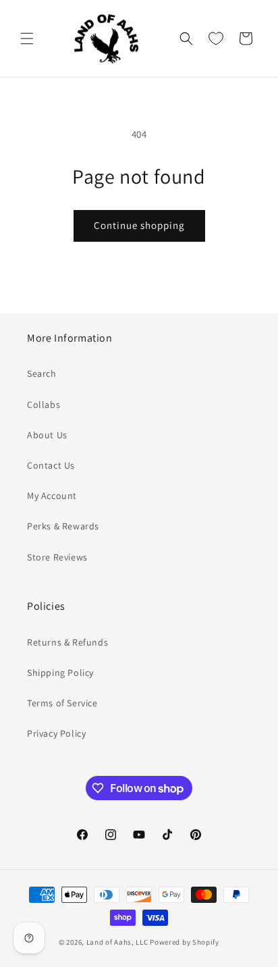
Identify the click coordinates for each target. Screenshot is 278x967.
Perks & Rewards (63, 526)
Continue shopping (139, 225)
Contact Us (51, 465)
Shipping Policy (60, 673)
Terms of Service (62, 703)
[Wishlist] (216, 38)
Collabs (43, 404)
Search (42, 373)
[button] (27, 38)
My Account (52, 496)
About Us (47, 435)
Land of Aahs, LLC (117, 942)
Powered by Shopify (184, 942)
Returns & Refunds (67, 642)
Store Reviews (57, 557)
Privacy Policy (56, 733)
